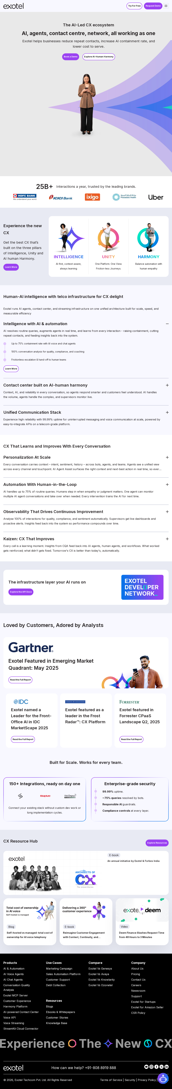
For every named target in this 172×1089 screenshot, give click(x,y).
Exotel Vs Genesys (100, 968)
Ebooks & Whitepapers (60, 1012)
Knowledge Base (56, 1023)
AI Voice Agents (13, 974)
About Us (137, 968)
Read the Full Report (20, 679)
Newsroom (138, 990)
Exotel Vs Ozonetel (101, 985)
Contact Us (138, 979)
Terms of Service (111, 1080)
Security (130, 1080)
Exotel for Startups (143, 1001)
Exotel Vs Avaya (99, 974)
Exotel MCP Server (15, 995)
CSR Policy (138, 1013)
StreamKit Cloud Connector (20, 1028)
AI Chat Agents (13, 979)
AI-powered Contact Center (21, 1012)
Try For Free (134, 6)
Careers (136, 985)
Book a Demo (70, 56)
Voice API (9, 1017)
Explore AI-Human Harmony (98, 56)
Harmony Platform (15, 1006)
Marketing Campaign (59, 968)
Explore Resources (157, 843)
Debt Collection (56, 985)
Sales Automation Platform (63, 974)
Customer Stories (57, 1017)
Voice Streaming (13, 1023)
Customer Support (58, 979)
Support (136, 996)
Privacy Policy (147, 1080)
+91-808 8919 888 (100, 1068)
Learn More (11, 267)
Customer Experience (17, 1001)
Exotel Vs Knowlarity (102, 979)
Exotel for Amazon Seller (147, 1007)
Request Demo (153, 6)
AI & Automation (13, 968)
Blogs (49, 1006)
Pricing (135, 974)
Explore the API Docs (21, 592)
